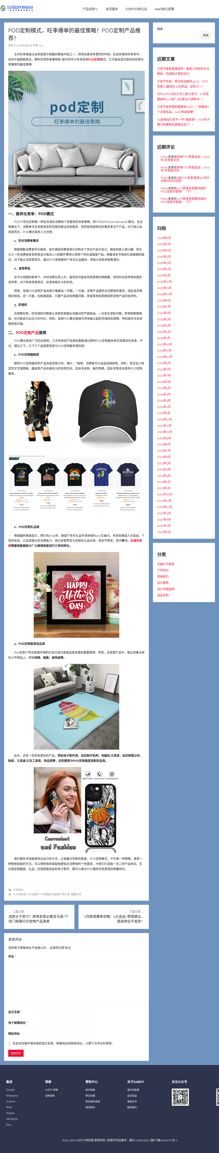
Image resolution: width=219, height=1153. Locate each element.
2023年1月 (163, 488)
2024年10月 (164, 357)
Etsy (8, 1125)
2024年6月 (164, 382)
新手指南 (90, 1090)
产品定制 (88, 9)
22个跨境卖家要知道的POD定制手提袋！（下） (183, 190)
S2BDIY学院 (51, 1090)
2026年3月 (164, 263)
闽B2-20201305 (139, 1140)
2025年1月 (163, 338)
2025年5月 (164, 319)
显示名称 (15, 1012)
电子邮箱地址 (17, 1023)
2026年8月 (164, 238)
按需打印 (76, 894)
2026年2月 (164, 269)
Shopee (10, 1113)
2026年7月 (164, 244)
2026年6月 (164, 250)
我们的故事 (133, 1090)
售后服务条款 (93, 1101)
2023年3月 (164, 475)
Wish (9, 1107)
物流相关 (90, 1107)
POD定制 (32, 894)
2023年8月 (164, 444)
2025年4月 (164, 325)
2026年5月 (164, 256)
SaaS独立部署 (164, 9)
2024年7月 (164, 375)
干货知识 (18, 889)
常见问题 (90, 1095)
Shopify (10, 1090)
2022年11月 (164, 500)
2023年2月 (164, 482)
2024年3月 (164, 400)
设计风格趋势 (166, 589)
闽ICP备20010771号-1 (164, 1140)
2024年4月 (164, 394)
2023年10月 (164, 432)
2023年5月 (164, 463)
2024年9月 (164, 363)
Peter (164, 156)
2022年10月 (164, 507)
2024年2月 (164, 407)
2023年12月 (164, 419)
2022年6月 (164, 532)
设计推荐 (163, 582)
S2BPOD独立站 (136, 9)
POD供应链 (19, 894)
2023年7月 (164, 450)
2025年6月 (164, 313)
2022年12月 (164, 494)
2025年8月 (164, 300)
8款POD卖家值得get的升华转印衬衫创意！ (185, 179)
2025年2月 (164, 332)
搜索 (160, 29)
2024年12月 (164, 344)
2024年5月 (164, 388)
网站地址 (14, 1033)
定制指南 (50, 1095)
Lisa (40, 45)
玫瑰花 (134, 540)
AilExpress (12, 1119)
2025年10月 (164, 294)
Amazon (10, 1101)
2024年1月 (163, 413)
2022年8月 (164, 519)
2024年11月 (164, 350)
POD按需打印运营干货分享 (54, 894)
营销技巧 (163, 576)
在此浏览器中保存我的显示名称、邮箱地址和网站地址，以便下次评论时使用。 (63, 1043)
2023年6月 (164, 457)
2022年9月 (164, 513)
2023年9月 (164, 438)
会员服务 (112, 9)
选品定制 (163, 595)
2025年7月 (164, 306)
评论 (12, 956)
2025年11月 (164, 288)
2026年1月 (164, 275)
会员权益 (132, 1095)
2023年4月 (164, 469)
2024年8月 (164, 369)
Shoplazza (12, 1095)
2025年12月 (164, 281)
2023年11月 (164, 425)
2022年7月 (164, 525)
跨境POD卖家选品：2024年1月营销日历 (185, 158)
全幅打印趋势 (166, 564)
